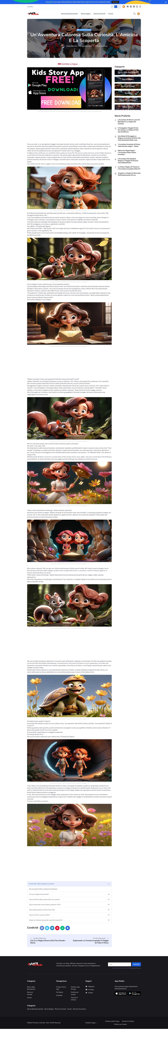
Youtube (91, 990)
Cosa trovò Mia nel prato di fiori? (39, 915)
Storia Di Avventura (85, 30)
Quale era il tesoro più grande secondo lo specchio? (45, 920)
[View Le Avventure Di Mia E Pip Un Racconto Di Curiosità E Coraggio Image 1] (69, 188)
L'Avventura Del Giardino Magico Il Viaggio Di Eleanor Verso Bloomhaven (128, 161)
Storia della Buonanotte (69, 14)
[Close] (165, 2)
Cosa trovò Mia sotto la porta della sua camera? (44, 899)
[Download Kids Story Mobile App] (69, 88)
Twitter (90, 993)
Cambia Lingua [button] (69, 64)
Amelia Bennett (71, 46)
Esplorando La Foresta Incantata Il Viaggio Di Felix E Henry (91, 941)
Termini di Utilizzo (74, 999)
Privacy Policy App (61, 988)
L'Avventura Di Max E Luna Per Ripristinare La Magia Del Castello (129, 122)
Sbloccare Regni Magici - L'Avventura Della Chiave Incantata (127, 152)
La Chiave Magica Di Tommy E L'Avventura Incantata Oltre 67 (129, 168)
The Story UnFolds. (39, 1023)
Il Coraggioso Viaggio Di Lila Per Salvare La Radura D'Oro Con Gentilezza (128, 130)
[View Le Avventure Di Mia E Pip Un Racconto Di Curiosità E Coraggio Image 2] (69, 259)
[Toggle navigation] (138, 13)
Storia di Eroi (127, 107)
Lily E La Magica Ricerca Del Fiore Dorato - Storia (48, 941)
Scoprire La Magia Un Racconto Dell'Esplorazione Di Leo (129, 174)
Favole (110, 14)
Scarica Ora (115, 2)
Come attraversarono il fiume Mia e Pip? (42, 910)
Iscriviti (136, 964)
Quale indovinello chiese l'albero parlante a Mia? (44, 905)
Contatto (59, 995)
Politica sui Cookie (74, 993)
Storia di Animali (99, 14)
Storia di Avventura (128, 100)
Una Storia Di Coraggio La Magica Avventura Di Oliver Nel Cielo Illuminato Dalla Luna (129, 138)
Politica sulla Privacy (135, 968)
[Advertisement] (69, 128)
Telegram (91, 986)
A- (112, 6)
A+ (118, 6)
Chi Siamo (30, 6)
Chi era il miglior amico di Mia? (39, 894)
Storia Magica (86, 14)
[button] (134, 14)
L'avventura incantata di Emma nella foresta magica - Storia (129, 145)
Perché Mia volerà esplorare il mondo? (41, 884)
